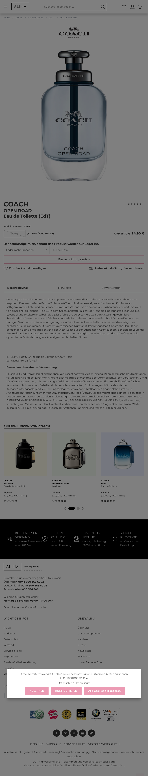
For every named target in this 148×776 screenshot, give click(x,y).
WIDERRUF (53, 744)
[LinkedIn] (82, 733)
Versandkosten (70, 752)
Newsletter (84, 650)
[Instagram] (74, 733)
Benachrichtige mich (74, 259)
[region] (74, 116)
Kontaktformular (35, 607)
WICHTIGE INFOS (16, 618)
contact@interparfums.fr (22, 360)
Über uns (83, 627)
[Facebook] (56, 733)
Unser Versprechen (89, 633)
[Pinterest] (65, 733)
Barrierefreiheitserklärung (20, 662)
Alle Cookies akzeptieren (104, 690)
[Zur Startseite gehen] (20, 6)
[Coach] (74, 32)
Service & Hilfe (13, 650)
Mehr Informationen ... (74, 677)
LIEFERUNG (36, 744)
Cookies (9, 668)
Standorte (84, 656)
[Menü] (7, 7)
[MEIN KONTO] (132, 7)
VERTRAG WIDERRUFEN (103, 744)
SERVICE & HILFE (74, 744)
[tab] (28, 288)
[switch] (111, 719)
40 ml (17, 234)
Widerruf (9, 633)
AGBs (7, 627)
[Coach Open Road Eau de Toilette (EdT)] (74, 116)
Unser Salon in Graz (90, 662)
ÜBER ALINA (86, 618)
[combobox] (70, 7)
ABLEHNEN (37, 690)
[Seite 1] (71, 508)
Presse (82, 645)
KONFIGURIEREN (66, 690)
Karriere (83, 639)
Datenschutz (12, 639)
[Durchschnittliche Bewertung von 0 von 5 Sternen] (136, 204)
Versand (9, 645)
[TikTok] (91, 733)
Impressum (11, 656)
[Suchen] (103, 7)
